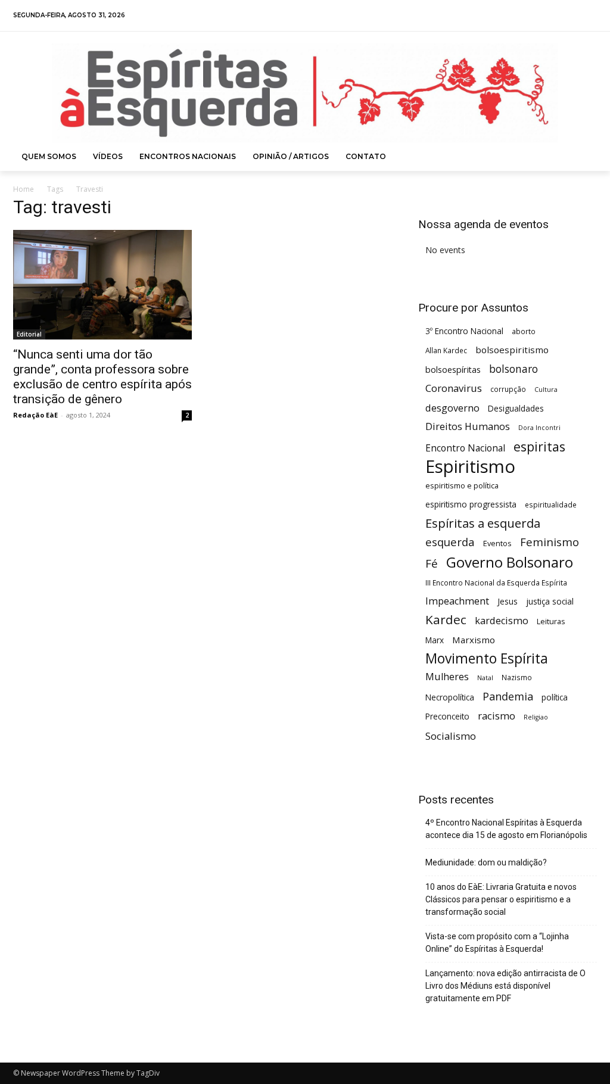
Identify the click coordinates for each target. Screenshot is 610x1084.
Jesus (507, 601)
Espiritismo (470, 466)
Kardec (445, 619)
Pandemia (508, 696)
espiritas (539, 446)
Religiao (536, 717)
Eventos (497, 543)
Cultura (546, 389)
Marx (434, 640)
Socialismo (450, 736)
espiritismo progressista (470, 504)
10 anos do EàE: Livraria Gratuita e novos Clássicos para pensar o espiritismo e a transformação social (501, 899)
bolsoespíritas (453, 369)
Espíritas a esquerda (482, 523)
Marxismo (473, 640)
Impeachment (457, 601)
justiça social (550, 601)
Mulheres (447, 677)
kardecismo (501, 621)
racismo (496, 715)
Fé (431, 563)
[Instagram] (557, 16)
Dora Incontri (539, 427)
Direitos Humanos (467, 426)
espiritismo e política (462, 485)
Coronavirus (453, 388)
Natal (485, 678)
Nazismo (517, 677)
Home (23, 189)
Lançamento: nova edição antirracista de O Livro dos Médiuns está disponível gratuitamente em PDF (505, 985)
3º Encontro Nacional (464, 331)
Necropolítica (449, 697)
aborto (524, 331)
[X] (573, 16)
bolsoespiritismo (512, 350)
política (554, 697)
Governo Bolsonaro (509, 562)
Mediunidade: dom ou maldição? (486, 862)
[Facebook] (542, 16)
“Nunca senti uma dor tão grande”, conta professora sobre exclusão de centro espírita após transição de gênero (102, 376)
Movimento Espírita (486, 658)
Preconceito (447, 716)
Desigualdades (516, 408)
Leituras (551, 621)
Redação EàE (35, 414)
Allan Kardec (446, 350)
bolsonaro (513, 369)
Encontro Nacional (465, 448)
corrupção (508, 389)
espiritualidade (551, 504)
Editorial (29, 334)
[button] (583, 156)
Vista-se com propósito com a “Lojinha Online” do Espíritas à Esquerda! (497, 943)
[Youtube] (589, 16)
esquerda (450, 541)
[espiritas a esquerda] (305, 92)
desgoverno (452, 408)
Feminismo (549, 541)
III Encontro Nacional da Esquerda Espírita (496, 582)
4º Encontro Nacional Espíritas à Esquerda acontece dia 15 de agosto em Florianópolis (506, 829)
